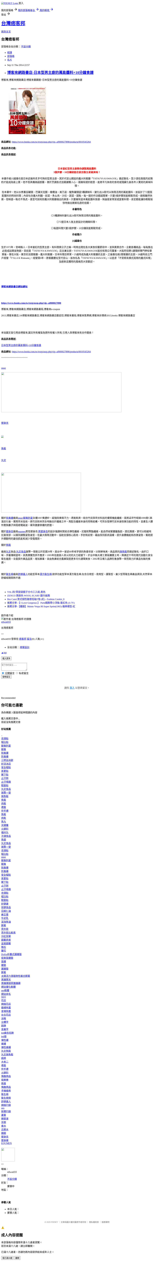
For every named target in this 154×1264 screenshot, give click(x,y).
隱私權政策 (94, 1222)
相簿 (9, 52)
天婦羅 (4, 825)
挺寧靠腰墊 (7, 958)
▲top (4, 652)
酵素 (3, 925)
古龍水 (4, 1129)
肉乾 (3, 818)
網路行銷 (6, 1105)
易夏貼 (4, 771)
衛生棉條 (6, 1098)
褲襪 (3, 1043)
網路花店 (6, 1004)
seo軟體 (5, 990)
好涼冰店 (6, 764)
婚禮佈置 (6, 1007)
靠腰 (3, 961)
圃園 (3, 1133)
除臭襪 (9, 518)
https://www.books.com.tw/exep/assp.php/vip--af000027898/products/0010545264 (51, 142)
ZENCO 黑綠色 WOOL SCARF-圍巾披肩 (28, 595)
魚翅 (3, 839)
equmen (22, 531)
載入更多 (6, 658)
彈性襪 (4, 1040)
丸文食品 (21, 551)
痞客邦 (22, 639)
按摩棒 (4, 1080)
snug (3, 368)
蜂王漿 (4, 914)
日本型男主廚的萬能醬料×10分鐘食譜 (21, 345)
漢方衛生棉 (46, 574)
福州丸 (4, 832)
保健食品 (6, 907)
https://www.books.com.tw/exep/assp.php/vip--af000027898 (31, 303)
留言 (29, 639)
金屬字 (4, 1029)
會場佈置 (6, 1011)
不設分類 (26, 46)
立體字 (4, 1022)
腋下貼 (4, 774)
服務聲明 (105, 1222)
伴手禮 (4, 811)
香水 (3, 1126)
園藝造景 (6, 940)
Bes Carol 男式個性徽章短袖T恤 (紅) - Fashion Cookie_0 (35, 599)
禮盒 (3, 807)
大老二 (4, 1062)
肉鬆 (3, 803)
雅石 (3, 947)
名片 (9, 60)
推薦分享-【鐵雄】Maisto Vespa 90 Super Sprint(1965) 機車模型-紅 (41, 606)
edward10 (6, 622)
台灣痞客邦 (13, 23)
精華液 (4, 1118)
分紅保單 (6, 936)
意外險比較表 (8, 932)
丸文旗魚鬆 (7, 1054)
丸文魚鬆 (6, 1051)
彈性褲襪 (6, 1047)
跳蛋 (3, 1083)
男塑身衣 (43, 531)
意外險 (4, 929)
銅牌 (3, 1025)
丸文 (3, 460)
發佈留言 (6, 677)
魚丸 (3, 821)
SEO (3, 997)
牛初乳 (4, 918)
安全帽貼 (6, 767)
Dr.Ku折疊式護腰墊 (11, 954)
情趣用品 (6, 1076)
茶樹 (3, 1122)
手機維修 (6, 1090)
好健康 (4, 904)
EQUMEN (6, 1143)
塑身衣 (4, 423)
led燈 (3, 1036)
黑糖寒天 (6, 979)
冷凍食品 (6, 836)
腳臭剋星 (28, 518)
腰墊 (3, 965)
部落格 (10, 56)
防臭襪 (4, 756)
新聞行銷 (6, 1111)
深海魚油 (6, 922)
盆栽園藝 (6, 943)
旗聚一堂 (6, 792)
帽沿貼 (4, 742)
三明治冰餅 (7, 760)
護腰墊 (4, 969)
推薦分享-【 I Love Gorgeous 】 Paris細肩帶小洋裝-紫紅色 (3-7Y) (41, 603)
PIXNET (54, 1222)
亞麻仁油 (6, 911)
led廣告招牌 (7, 1033)
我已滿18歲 (7, 1258)
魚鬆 (3, 448)
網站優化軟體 (8, 987)
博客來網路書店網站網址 (14, 286)
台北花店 (6, 1015)
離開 (17, 1258)
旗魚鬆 (123, 551)
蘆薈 (3, 1115)
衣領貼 (4, 738)
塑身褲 (4, 1140)
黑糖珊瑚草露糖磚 (10, 983)
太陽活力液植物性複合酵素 (15, 976)
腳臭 (3, 749)
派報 (3, 1018)
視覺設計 (24, 647)
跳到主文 (6, 31)
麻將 (3, 1058)
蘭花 (3, 950)
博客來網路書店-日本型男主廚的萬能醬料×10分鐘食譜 (50, 72)
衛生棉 (9, 574)
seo (2, 1108)
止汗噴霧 (6, 782)
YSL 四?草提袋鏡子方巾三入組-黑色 (26, 592)
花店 (3, 1000)
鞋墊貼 (4, 785)
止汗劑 (4, 778)
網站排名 (6, 994)
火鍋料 (4, 829)
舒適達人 (23, 574)
